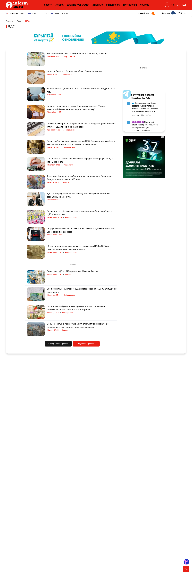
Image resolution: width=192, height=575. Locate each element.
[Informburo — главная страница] (17, 4)
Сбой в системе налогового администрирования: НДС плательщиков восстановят (82, 292)
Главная (9, 21)
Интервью (97, 5)
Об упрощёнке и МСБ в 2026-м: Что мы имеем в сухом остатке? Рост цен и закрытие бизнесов (81, 231)
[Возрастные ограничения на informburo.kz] (167, 4)
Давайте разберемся (78, 5)
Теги (19, 21)
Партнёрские (130, 5)
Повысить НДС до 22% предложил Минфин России (72, 273)
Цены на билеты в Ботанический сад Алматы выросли (74, 73)
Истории (59, 5)
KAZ (184, 5)
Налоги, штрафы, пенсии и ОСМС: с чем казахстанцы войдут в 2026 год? (81, 91)
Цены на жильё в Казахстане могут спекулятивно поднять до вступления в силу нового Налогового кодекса (78, 327)
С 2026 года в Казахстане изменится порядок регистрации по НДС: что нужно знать (80, 161)
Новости (47, 5)
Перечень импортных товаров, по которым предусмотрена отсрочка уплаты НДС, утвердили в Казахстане (81, 126)
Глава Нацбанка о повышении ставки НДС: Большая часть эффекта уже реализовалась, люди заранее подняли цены (81, 144)
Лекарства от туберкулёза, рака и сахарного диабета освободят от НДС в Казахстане (80, 214)
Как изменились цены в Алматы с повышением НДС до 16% (77, 55)
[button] (174, 13)
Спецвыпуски (113, 5)
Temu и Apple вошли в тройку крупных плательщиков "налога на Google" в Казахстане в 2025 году (79, 179)
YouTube (144, 5)
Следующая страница (86, 344)
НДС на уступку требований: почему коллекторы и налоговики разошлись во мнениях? (78, 196)
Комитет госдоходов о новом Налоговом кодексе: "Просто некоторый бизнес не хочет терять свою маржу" (76, 109)
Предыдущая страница (58, 344)
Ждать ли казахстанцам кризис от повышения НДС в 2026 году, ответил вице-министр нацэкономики (79, 249)
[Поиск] (172, 4)
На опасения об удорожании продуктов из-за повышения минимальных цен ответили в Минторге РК (76, 309)
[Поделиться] (186, 569)
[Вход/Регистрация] (178, 4)
